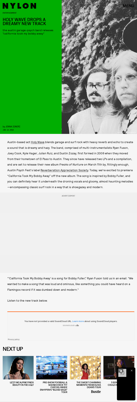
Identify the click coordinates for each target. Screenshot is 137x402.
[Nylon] (19, 6)
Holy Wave (37, 142)
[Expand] (120, 371)
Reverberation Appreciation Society (64, 170)
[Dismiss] (131, 371)
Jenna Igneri (13, 126)
